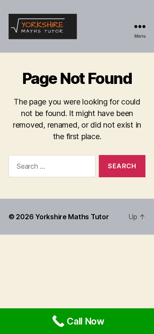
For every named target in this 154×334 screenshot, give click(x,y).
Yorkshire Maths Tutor (72, 216)
